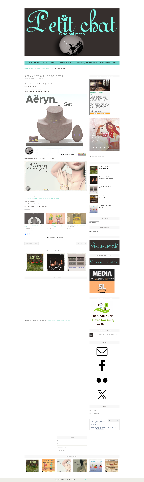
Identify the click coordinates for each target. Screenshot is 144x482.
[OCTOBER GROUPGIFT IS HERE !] (34, 218)
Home (30, 63)
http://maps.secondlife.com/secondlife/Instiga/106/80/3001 (41, 198)
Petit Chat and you (41, 63)
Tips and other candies (108, 63)
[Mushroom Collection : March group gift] (35, 262)
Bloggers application (66, 63)
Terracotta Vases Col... (55, 273)
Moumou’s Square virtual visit (86, 63)
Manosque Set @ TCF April (76, 225)
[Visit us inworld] (105, 245)
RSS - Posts (93, 410)
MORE (94, 140)
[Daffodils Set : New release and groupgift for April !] (55, 218)
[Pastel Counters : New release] (76, 262)
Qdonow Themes (84, 480)
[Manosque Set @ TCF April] (76, 218)
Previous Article (31, 243)
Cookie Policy (100, 429)
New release (45, 68)
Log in (59, 440)
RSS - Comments (94, 413)
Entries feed (60, 444)
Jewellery (37, 68)
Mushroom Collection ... (35, 273)
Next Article (81, 243)
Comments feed (61, 447)
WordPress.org (61, 450)
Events (53, 63)
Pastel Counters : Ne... (75, 273)
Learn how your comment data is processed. (59, 320)
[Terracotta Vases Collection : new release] (56, 262)
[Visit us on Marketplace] (105, 261)
